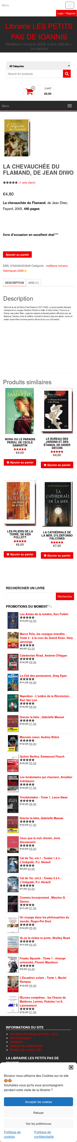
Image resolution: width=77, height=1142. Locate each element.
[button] (71, 1067)
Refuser (38, 1113)
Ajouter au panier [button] (21, 462)
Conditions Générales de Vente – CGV (34, 1034)
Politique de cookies (12, 1134)
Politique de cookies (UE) (25, 1050)
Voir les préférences (38, 1123)
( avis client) (27, 182)
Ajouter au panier (17, 254)
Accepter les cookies (38, 1102)
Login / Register (66, 13)
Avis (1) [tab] (33, 283)
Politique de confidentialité (44, 1134)
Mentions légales (20, 1038)
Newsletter (16, 1042)
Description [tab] (14, 283)
